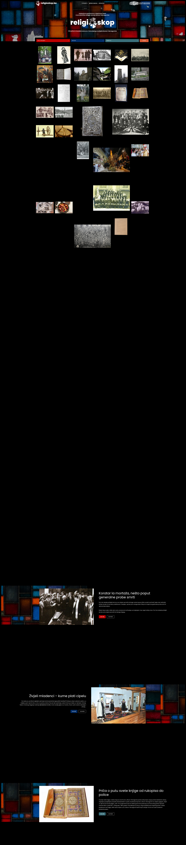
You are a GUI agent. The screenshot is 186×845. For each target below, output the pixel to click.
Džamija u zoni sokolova (140, 439)
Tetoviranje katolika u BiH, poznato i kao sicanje (83, 510)
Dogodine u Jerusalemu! (121, 319)
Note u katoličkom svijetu (45, 337)
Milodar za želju (64, 109)
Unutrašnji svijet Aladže (83, 148)
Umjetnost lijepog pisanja (63, 53)
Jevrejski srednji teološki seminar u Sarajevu (83, 339)
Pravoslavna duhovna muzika (111, 196)
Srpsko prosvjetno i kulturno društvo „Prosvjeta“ (45, 259)
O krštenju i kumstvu (44, 249)
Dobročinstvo (81, 56)
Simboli (115, 160)
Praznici (94, 122)
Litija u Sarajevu (140, 52)
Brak (140, 325)
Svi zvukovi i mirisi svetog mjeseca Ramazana (44, 129)
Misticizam (142, 54)
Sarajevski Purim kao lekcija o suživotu (44, 161)
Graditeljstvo (43, 56)
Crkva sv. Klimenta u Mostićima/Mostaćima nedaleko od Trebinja (140, 72)
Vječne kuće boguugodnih (140, 160)
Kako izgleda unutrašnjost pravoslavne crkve (45, 183)
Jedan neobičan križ (83, 91)
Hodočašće (137, 54)
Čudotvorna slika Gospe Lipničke (44, 72)
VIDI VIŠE (101, 616)
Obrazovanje (64, 95)
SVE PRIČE (109, 616)
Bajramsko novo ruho (92, 234)
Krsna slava (83, 299)
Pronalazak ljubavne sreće (121, 53)
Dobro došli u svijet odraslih (140, 148)
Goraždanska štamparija (73, 261)
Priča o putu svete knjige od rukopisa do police (140, 91)
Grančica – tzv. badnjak (111, 158)
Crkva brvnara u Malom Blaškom (140, 381)
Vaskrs (64, 206)
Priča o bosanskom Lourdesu (45, 110)
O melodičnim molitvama (54, 449)
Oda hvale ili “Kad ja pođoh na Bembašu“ (92, 120)
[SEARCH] (101, 8)
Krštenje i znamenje (64, 129)
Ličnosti (47, 56)
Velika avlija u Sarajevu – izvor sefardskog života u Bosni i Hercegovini (140, 283)
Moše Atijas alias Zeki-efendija (64, 337)
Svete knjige (121, 94)
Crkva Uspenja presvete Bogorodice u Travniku (102, 261)
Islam (135, 95)
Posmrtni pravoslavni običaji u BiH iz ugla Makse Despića (121, 224)
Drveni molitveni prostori (45, 53)
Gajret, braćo (130, 120)
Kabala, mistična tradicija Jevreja (63, 72)
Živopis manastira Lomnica (102, 72)
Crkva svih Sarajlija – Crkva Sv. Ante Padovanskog (140, 476)
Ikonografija (140, 333)
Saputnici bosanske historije (140, 500)
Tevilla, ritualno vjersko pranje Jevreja (45, 205)
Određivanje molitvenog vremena (63, 224)
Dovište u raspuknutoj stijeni (140, 362)
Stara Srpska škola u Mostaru (82, 490)
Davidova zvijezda (121, 375)
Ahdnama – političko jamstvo (140, 400)
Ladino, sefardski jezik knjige (121, 91)
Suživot (86, 56)
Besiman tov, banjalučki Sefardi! (45, 142)
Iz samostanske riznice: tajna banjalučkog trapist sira (64, 247)
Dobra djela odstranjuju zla (45, 217)
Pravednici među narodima (83, 53)
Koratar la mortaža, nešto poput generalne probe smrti (45, 91)
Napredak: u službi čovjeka (102, 91)
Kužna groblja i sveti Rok (83, 347)
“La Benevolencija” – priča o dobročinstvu (63, 90)
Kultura (62, 56)
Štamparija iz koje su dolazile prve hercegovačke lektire (102, 53)
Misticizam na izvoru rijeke (140, 242)
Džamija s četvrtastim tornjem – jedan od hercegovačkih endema (121, 71)
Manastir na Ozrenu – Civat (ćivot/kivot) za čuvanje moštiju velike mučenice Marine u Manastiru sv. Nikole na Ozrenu (83, 71)
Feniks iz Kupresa (140, 296)
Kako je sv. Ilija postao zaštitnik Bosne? (140, 458)
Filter (144, 40)
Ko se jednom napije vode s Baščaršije (83, 413)
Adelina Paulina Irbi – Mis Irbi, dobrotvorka (140, 341)
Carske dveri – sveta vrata (44, 282)
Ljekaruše (83, 472)
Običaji (121, 56)
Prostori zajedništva (83, 452)
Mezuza (140, 180)
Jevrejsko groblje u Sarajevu (140, 205)
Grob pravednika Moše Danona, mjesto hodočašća (121, 258)
